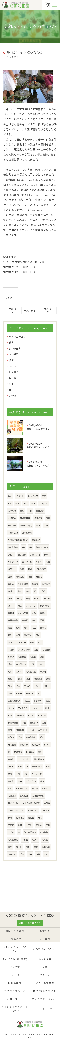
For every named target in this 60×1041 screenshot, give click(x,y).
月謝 (28, 847)
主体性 (37, 686)
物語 (48, 708)
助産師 (25, 620)
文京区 (35, 839)
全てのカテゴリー (18, 336)
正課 (32, 664)
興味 (18, 635)
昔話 (10, 635)
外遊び (11, 649)
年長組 (11, 613)
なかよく (46, 788)
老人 (40, 817)
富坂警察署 (25, 518)
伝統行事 (12, 510)
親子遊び (22, 554)
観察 (32, 642)
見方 (26, 627)
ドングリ (38, 700)
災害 (48, 678)
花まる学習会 (26, 525)
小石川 (11, 554)
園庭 (44, 496)
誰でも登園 (27, 532)
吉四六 (43, 627)
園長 (20, 766)
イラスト (42, 715)
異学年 (11, 605)
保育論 (12, 378)
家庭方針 (24, 744)
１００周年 (23, 584)
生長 (48, 825)
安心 (26, 773)
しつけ (47, 744)
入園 (46, 854)
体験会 (25, 839)
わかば (47, 554)
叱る (10, 671)
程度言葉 (20, 730)
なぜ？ (11, 678)
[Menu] (55, 4)
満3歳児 (45, 810)
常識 (20, 737)
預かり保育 (15, 348)
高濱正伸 (36, 744)
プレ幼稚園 (41, 569)
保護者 (33, 657)
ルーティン (37, 773)
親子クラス (27, 562)
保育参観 (22, 657)
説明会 (19, 847)
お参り (11, 759)
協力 (18, 686)
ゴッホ (11, 708)
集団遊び (40, 510)
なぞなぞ (46, 584)
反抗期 (27, 686)
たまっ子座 (23, 613)
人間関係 (12, 795)
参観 (24, 722)
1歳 (23, 547)
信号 (48, 518)
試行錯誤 (24, 795)
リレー (19, 693)
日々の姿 (7, 298)
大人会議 (12, 744)
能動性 (47, 686)
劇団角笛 (20, 817)
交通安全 (12, 518)
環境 (10, 664)
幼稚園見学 (33, 810)
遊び (10, 847)
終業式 (11, 825)
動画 (18, 627)
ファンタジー (24, 759)
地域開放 (46, 649)
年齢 (36, 847)
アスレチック (24, 649)
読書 (10, 627)
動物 (10, 715)
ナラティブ (31, 605)
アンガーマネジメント (38, 730)
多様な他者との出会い (18, 540)
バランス (12, 569)
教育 (11, 342)
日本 (10, 686)
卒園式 (11, 766)
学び (22, 854)
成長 (30, 854)
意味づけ (34, 722)
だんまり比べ (22, 788)
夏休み (39, 825)
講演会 (43, 613)
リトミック (13, 562)
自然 (38, 854)
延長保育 (46, 847)
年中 (26, 503)
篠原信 (35, 584)
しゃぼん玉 (33, 496)
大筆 (46, 525)
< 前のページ (11, 310)
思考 (10, 773)
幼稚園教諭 (13, 839)
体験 (34, 503)
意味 (22, 510)
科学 (40, 642)
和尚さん (30, 693)
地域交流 (44, 503)
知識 (48, 766)
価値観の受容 (38, 795)
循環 (10, 598)
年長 (30, 510)
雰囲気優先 (31, 737)
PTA (10, 503)
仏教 (44, 722)
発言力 (39, 576)
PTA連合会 (23, 708)
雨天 (20, 605)
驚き (20, 591)
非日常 (47, 803)
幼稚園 (45, 839)
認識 (48, 700)
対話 (30, 576)
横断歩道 (38, 518)
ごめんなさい (14, 700)
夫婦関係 (18, 752)
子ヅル (11, 832)
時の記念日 (21, 664)
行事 (11, 384)
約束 (20, 781)
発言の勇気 (13, 722)
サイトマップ (45, 1009)
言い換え (28, 635)
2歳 (30, 547)
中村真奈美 (13, 620)
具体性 (11, 737)
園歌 (20, 825)
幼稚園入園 (31, 671)
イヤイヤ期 (31, 781)
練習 (28, 598)
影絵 (10, 817)
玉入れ (47, 598)
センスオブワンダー (17, 642)
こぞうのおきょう (16, 810)
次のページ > (48, 310)
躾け (42, 737)
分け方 (35, 788)
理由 (28, 678)
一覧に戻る (30, 310)
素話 (10, 788)
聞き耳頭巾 (39, 759)
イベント (13, 366)
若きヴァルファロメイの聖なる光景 (24, 803)
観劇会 (31, 817)
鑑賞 (42, 620)
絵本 (34, 620)
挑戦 (36, 649)
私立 (10, 496)
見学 (11, 360)
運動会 (19, 598)
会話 (20, 678)
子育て (41, 664)
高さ (28, 591)
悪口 (10, 730)
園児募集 (44, 832)
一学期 (29, 825)
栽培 (30, 569)
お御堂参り (45, 605)
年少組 (43, 671)
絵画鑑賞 (20, 576)
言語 (40, 752)
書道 (38, 525)
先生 (34, 627)
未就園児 (36, 540)
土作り (43, 591)
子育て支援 (13, 532)
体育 (22, 569)
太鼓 (34, 613)
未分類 (12, 395)
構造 (42, 781)
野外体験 (12, 525)
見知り (11, 781)
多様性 (11, 591)
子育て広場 (35, 554)
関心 (38, 635)
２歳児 (11, 657)
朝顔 (10, 576)
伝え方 (19, 671)
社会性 (39, 562)
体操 (18, 503)
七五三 (27, 700)
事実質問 (38, 678)
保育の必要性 (42, 547)
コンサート (37, 708)
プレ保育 (13, 354)
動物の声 (30, 752)
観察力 (11, 584)
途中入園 (12, 854)
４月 (18, 773)
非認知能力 (37, 766)
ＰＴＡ (31, 715)
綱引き (37, 598)
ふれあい (20, 715)
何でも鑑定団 (30, 832)
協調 (10, 693)
